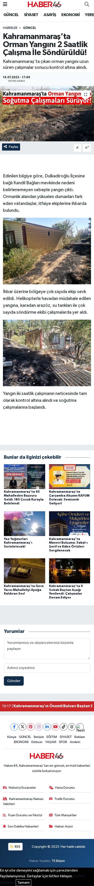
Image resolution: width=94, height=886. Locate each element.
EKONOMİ (70, 15)
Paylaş (13, 146)
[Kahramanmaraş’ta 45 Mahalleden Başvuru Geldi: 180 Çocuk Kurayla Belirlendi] (24, 476)
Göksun (36, 742)
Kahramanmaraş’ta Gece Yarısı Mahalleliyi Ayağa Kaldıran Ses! (24, 589)
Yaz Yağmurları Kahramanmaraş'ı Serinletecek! (18, 542)
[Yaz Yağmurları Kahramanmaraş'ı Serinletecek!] (24, 523)
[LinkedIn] (47, 727)
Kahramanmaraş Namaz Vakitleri (23, 801)
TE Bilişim (58, 861)
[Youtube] (55, 727)
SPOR (63, 742)
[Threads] (72, 727)
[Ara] (86, 5)
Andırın (75, 742)
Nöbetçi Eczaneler (22, 787)
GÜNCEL (10, 15)
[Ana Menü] (5, 4)
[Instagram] (39, 727)
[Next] (80, 727)
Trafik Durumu (64, 799)
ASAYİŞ (50, 15)
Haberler (10, 28)
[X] (22, 727)
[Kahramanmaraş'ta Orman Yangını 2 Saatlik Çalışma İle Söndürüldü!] (47, 113)
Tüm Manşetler (65, 815)
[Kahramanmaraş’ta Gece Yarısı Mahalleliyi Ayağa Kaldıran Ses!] (24, 571)
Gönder (14, 681)
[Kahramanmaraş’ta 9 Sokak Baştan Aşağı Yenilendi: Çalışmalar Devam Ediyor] (69, 571)
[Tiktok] (63, 727)
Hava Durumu (65, 787)
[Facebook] (14, 727)
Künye (11, 737)
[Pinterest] (30, 727)
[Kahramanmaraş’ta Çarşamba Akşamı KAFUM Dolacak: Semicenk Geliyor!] (69, 476)
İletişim (39, 737)
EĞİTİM (52, 737)
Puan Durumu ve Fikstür (25, 815)
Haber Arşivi (64, 826)
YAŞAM (50, 742)
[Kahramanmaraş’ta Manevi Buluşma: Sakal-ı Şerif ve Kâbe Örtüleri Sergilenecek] (69, 523)
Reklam (79, 737)
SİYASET (31, 15)
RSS (17, 846)
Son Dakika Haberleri (23, 826)
